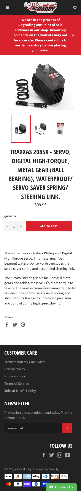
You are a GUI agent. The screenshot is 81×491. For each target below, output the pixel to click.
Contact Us (63, 487)
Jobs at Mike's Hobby (20, 390)
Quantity (10, 216)
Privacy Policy (15, 376)
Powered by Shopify (46, 469)
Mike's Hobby (23, 469)
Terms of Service (16, 383)
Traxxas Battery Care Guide (24, 361)
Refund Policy (14, 369)
